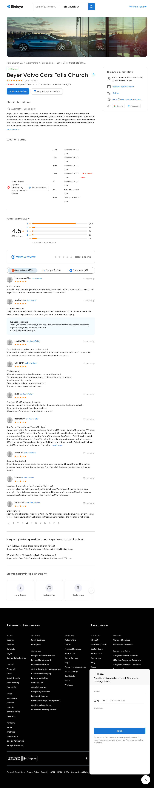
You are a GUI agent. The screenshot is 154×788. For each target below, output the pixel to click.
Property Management (75, 667)
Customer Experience (41, 705)
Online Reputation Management (46, 669)
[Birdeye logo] (15, 7)
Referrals (11, 649)
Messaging (12, 698)
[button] (9, 523)
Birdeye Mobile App (15, 745)
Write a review (19, 91)
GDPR (52, 772)
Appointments (13, 678)
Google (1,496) (53, 270)
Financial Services (73, 649)
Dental (68, 644)
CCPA (66, 772)
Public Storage (71, 671)
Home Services (71, 658)
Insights (10, 707)
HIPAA (59, 772)
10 (54, 523)
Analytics (11, 732)
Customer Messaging (41, 673)
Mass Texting (13, 682)
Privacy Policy (33, 772)
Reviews (10, 644)
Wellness (69, 685)
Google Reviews (38, 687)
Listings (10, 640)
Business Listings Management (45, 700)
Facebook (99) (80, 270)
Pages (9, 653)
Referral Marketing (39, 678)
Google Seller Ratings (16, 658)
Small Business (38, 640)
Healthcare (70, 653)
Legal (67, 662)
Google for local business (43, 655)
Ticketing (11, 716)
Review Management (41, 660)
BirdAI (9, 727)
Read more (12, 129)
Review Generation (40, 664)
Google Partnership (16, 741)
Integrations (12, 736)
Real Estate (70, 676)
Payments (11, 687)
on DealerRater (35, 278)
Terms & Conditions (16, 772)
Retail (67, 680)
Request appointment (48, 91)
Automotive (70, 640)
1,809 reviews (31, 80)
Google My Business (40, 691)
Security (45, 772)
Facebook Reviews (39, 696)
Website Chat (37, 682)
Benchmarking (13, 711)
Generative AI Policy (80, 772)
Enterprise (36, 644)
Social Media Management (43, 709)
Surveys (10, 702)
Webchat (11, 669)
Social (9, 673)
